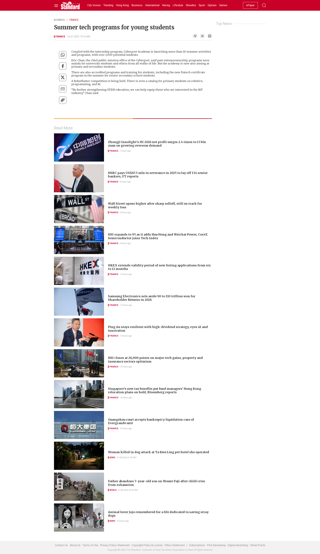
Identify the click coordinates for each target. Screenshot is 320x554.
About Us (75, 545)
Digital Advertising (238, 545)
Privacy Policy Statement (115, 545)
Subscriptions (197, 545)
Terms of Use (90, 545)
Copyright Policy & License (147, 545)
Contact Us (61, 545)
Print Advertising (216, 545)
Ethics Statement (175, 545)
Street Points (257, 545)
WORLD (112, 490)
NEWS (112, 457)
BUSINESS (59, 20)
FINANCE (74, 20)
